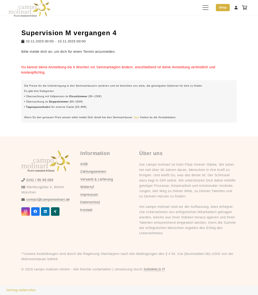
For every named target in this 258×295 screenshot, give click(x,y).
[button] (205, 8)
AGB (84, 164)
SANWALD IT (154, 269)
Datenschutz (90, 202)
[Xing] (55, 211)
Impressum (89, 194)
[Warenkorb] (244, 7)
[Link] (236, 7)
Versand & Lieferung (96, 179)
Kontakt (86, 210)
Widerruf (87, 187)
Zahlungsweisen (93, 171)
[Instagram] (25, 211)
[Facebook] (35, 211)
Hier (136, 117)
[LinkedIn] (45, 211)
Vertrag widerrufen (21, 290)
